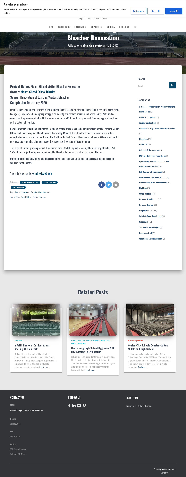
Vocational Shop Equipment (150, 238)
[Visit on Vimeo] (84, 406)
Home (51, 26)
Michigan (143, 187)
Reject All (156, 11)
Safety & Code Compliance (150, 216)
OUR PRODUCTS (64, 26)
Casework (143, 144)
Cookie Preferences (144, 405)
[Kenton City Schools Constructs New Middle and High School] (150, 319)
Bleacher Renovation (22, 192)
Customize (137, 11)
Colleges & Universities (149, 150)
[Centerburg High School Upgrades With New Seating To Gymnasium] (93, 319)
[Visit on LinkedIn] (74, 406)
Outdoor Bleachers (39, 196)
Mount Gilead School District (21, 196)
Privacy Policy (131, 405)
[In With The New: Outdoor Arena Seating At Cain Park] (36, 319)
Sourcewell (144, 221)
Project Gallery (50, 182)
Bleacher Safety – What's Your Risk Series (157, 128)
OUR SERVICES (80, 26)
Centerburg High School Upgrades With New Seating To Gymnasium (93, 350)
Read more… (45, 367)
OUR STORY (110, 26)
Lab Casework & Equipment (150, 171)
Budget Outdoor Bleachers (40, 192)
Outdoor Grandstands (30, 182)
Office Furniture (146, 193)
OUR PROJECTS (96, 26)
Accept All (174, 11)
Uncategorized (18, 187)
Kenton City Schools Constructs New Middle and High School (148, 347)
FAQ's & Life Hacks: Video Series (152, 155)
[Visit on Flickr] (79, 406)
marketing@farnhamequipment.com (26, 410)
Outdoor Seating (146, 204)
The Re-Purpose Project (149, 227)
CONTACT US (124, 26)
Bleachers (143, 138)
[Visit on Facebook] (69, 406)
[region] (93, 8)
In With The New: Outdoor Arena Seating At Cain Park (32, 347)
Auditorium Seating (147, 122)
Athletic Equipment (147, 117)
